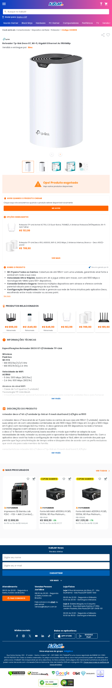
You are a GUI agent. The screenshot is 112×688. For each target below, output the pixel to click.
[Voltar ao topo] (56, 646)
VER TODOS (101, 471)
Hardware (41, 23)
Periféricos (87, 23)
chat (52, 602)
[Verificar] (16, 673)
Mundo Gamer (11, 23)
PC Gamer (54, 23)
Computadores (71, 23)
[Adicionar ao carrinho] (33, 479)
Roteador (56, 30)
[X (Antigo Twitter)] (30, 636)
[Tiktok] (49, 636)
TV (97, 23)
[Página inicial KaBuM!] (56, 4)
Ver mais (56, 258)
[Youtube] (36, 636)
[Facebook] (17, 636)
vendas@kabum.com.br (46, 606)
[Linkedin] (42, 636)
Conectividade (23, 30)
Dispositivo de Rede (41, 30)
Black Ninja (27, 23)
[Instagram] (23, 636)
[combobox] (56, 11)
